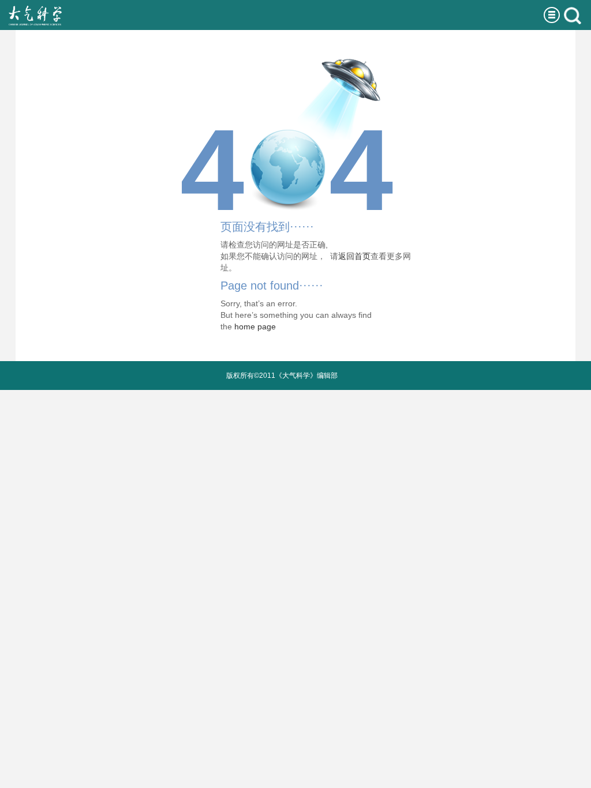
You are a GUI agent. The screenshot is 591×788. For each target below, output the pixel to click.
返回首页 (354, 256)
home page (255, 326)
